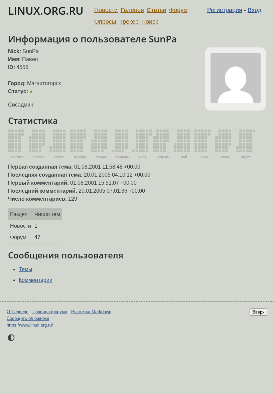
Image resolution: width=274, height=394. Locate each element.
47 (37, 237)
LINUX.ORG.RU (46, 10)
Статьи (156, 10)
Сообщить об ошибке (28, 318)
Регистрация (224, 10)
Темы (25, 269)
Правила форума (49, 311)
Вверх (258, 312)
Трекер (129, 21)
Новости (106, 10)
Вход (255, 10)
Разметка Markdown (91, 311)
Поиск (149, 21)
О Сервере (17, 311)
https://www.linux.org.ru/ (30, 325)
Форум (178, 10)
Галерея (132, 10)
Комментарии (35, 280)
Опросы (105, 21)
